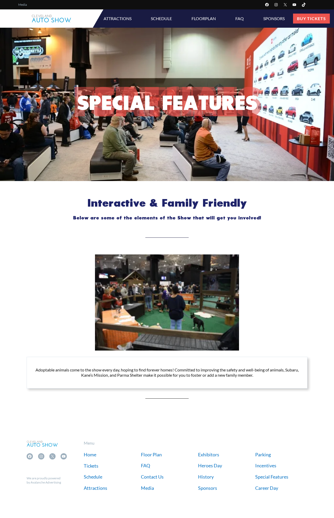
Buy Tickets (311, 18)
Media (22, 5)
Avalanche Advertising (46, 482)
